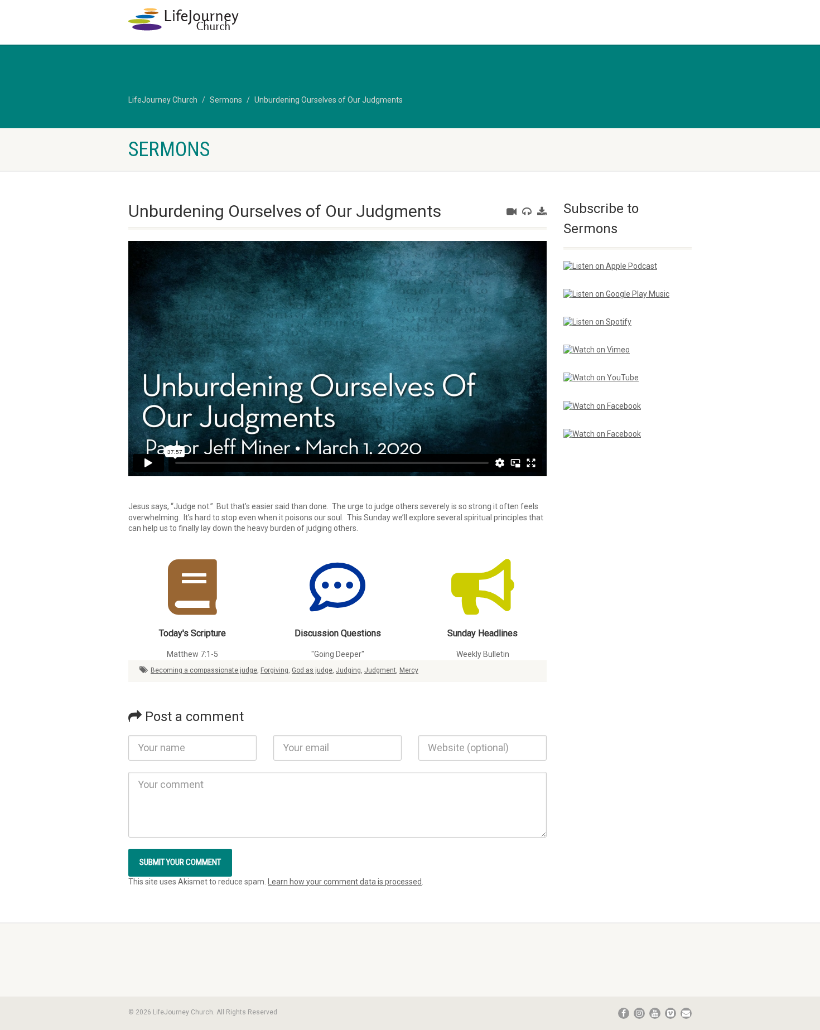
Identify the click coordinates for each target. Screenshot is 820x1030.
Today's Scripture (192, 633)
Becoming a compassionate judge (204, 670)
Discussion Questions (338, 633)
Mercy (408, 670)
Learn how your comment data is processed (345, 881)
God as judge (312, 670)
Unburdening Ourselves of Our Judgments (328, 99)
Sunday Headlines (482, 633)
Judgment (380, 670)
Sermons (226, 99)
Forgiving (274, 670)
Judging (348, 670)
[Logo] (216, 19)
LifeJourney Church (162, 99)
